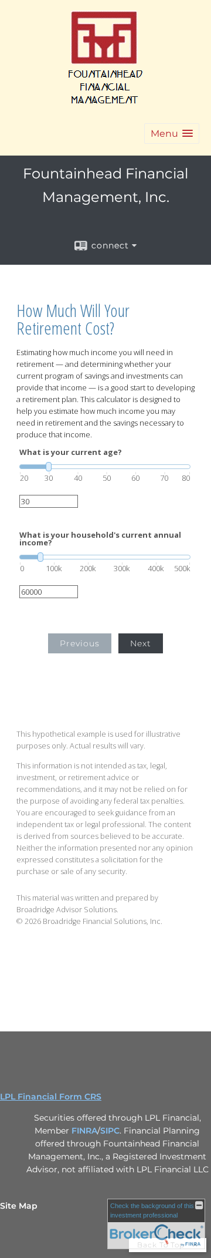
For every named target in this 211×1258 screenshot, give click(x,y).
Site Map (19, 1205)
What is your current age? (70, 452)
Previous (80, 643)
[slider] (104, 466)
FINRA (84, 1130)
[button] (171, 133)
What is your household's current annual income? (100, 539)
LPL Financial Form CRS (50, 1096)
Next (140, 643)
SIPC (110, 1130)
